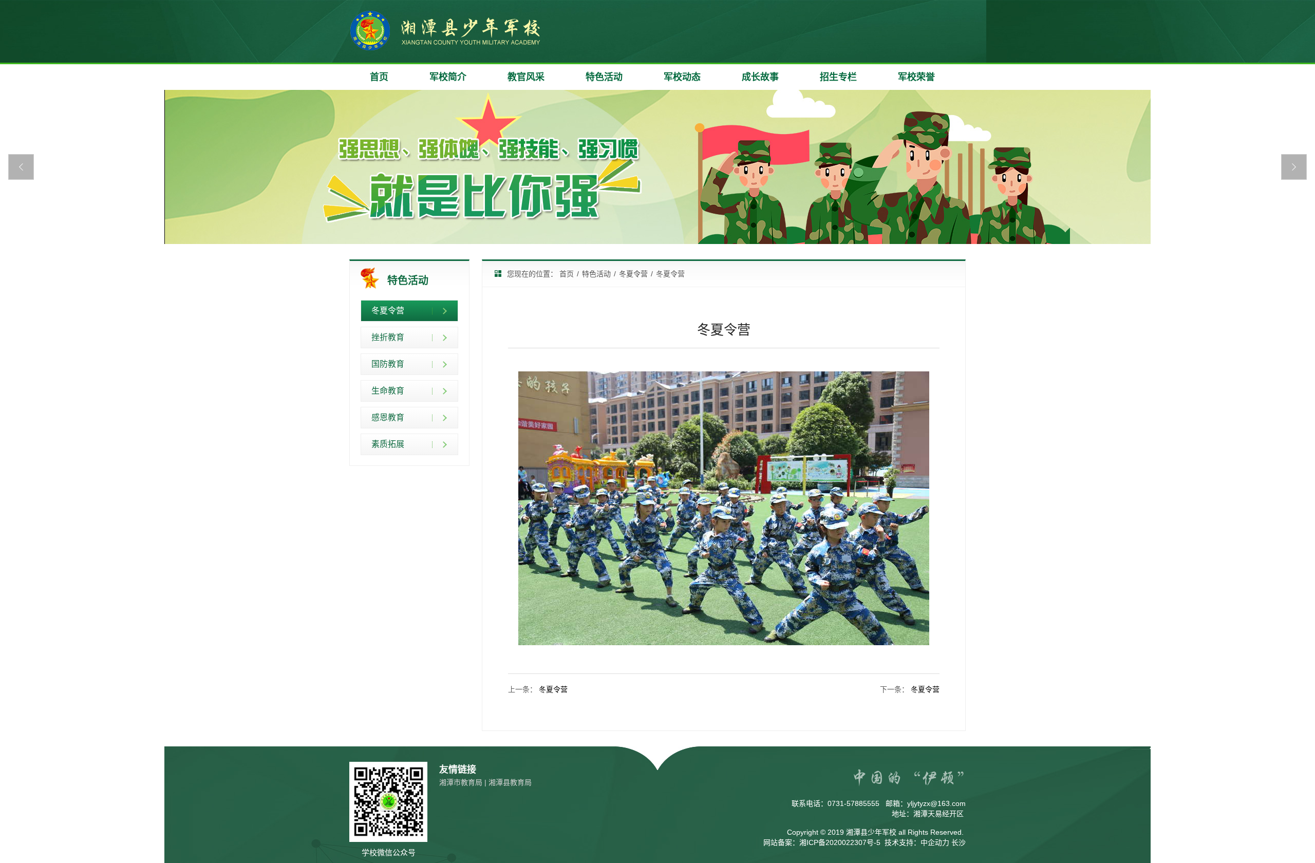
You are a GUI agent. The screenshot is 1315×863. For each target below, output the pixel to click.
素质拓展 (387, 444)
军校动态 (682, 77)
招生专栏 (838, 77)
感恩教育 (387, 417)
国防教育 (387, 364)
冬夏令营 (387, 310)
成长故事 (760, 77)
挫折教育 (387, 337)
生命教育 (387, 390)
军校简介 (447, 77)
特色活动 (604, 77)
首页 (379, 77)
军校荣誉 (916, 77)
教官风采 (526, 77)
